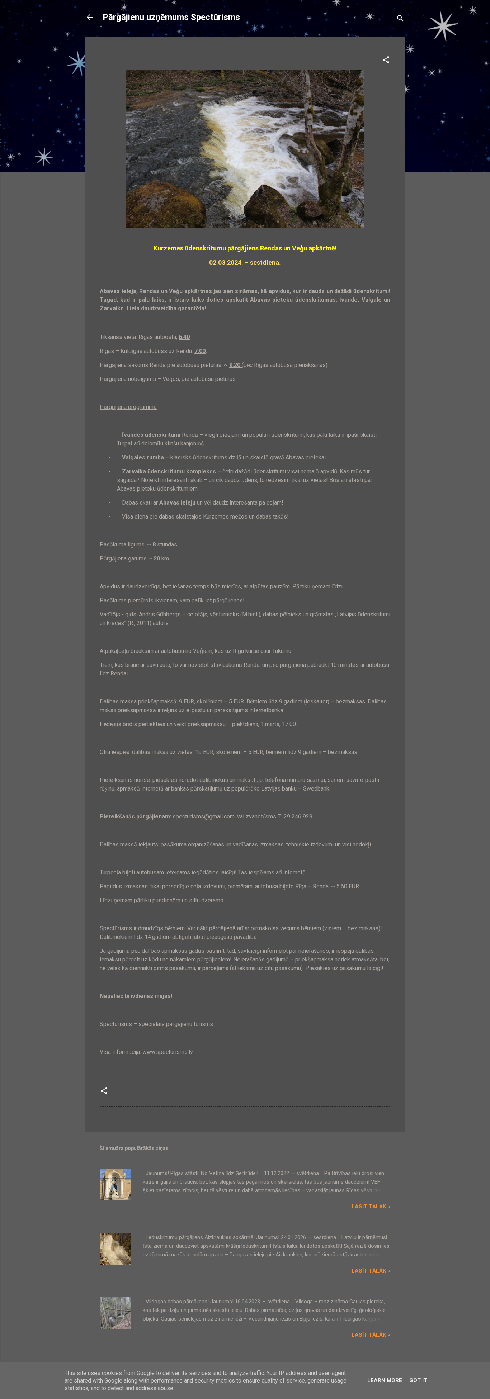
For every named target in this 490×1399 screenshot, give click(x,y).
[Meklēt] (400, 19)
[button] (386, 61)
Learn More (384, 1380)
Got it (418, 1380)
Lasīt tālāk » (371, 1206)
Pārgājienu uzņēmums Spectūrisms (171, 17)
